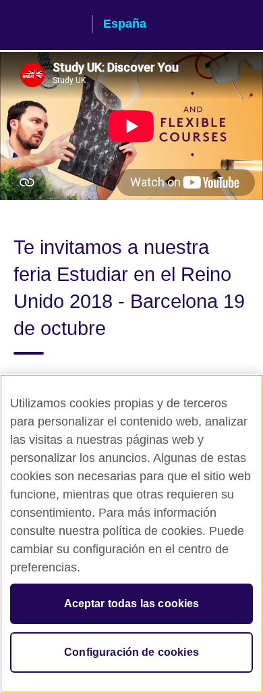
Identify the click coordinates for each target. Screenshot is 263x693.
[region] (131, 533)
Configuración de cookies (131, 652)
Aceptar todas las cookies (132, 603)
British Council (47, 25)
